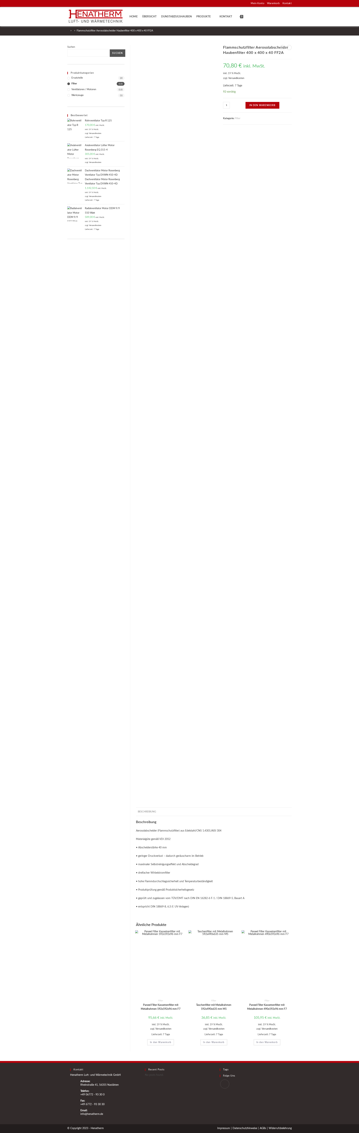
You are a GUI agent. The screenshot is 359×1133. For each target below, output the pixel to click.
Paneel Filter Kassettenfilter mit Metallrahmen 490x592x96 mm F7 (267, 1007)
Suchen (71, 47)
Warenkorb (273, 3)
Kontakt (287, 3)
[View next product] (289, 47)
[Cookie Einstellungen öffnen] (8, 1128)
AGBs (263, 1128)
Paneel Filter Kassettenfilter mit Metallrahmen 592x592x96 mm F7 (160, 1007)
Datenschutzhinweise (245, 1128)
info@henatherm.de (91, 1114)
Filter (237, 118)
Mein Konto (257, 3)
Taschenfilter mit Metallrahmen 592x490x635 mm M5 (213, 1007)
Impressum (223, 1128)
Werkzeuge (77, 95)
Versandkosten (236, 78)
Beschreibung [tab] (147, 812)
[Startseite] (68, 31)
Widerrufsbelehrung (280, 1128)
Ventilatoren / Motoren (83, 89)
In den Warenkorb (262, 105)
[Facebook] (224, 1084)
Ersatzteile (77, 78)
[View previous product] (282, 47)
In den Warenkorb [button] (160, 1042)
